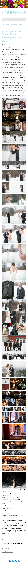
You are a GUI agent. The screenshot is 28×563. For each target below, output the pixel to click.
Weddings (11, 520)
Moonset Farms (5, 527)
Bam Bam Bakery (13, 515)
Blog (7, 520)
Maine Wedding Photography (16, 525)
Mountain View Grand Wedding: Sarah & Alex (12, 543)
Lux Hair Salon (13, 513)
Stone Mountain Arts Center (15, 59)
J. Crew (7, 522)
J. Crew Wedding (13, 522)
